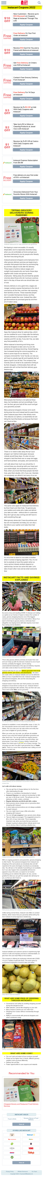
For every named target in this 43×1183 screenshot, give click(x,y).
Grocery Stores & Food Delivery (31, 1119)
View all (21, 1124)
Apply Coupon (26, 24)
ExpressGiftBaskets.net (26, 1174)
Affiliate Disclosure (23, 1171)
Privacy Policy (10, 1171)
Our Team (34, 1171)
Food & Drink (12, 1119)
